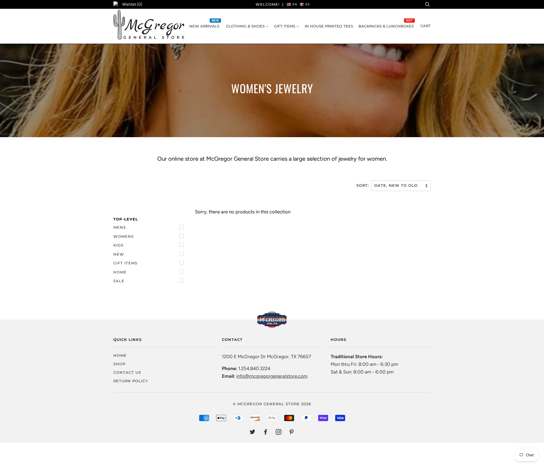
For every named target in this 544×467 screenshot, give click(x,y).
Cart (425, 26)
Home (120, 272)
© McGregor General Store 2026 (272, 404)
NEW (118, 254)
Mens (119, 227)
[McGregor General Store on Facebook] (266, 432)
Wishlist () (132, 4)
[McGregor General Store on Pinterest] (292, 432)
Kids (118, 245)
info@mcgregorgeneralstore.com (271, 376)
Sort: (363, 185)
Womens (123, 236)
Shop (119, 364)
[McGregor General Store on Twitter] (253, 432)
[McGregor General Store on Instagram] (279, 432)
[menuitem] (205, 26)
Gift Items (125, 263)
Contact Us (127, 372)
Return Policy (130, 381)
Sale (118, 281)
